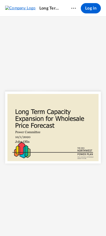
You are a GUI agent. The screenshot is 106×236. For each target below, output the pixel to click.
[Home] (20, 8)
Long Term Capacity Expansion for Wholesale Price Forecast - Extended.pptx (50, 8)
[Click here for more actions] (73, 8)
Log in (90, 8)
